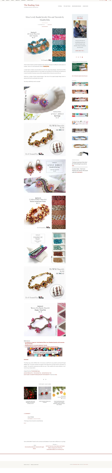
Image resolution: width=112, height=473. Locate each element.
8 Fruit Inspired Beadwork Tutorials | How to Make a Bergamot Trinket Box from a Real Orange (59, 403)
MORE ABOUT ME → (80, 50)
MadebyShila (46, 66)
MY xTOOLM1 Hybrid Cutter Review (80, 76)
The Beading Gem (31, 5)
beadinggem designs (76, 6)
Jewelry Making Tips (28, 372)
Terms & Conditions (34, 464)
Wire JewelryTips (37, 372)
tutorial (60, 6)
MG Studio (86, 464)
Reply (25, 423)
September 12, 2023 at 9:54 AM (34, 418)
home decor (85, 6)
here (56, 374)
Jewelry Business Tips (47, 372)
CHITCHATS (79, 172)
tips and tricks (67, 6)
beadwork (50, 24)
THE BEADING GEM (35, 371)
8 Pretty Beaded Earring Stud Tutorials (45, 402)
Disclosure (26, 359)
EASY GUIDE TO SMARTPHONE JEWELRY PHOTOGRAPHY (37, 374)
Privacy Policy (27, 464)
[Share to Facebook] (43, 379)
